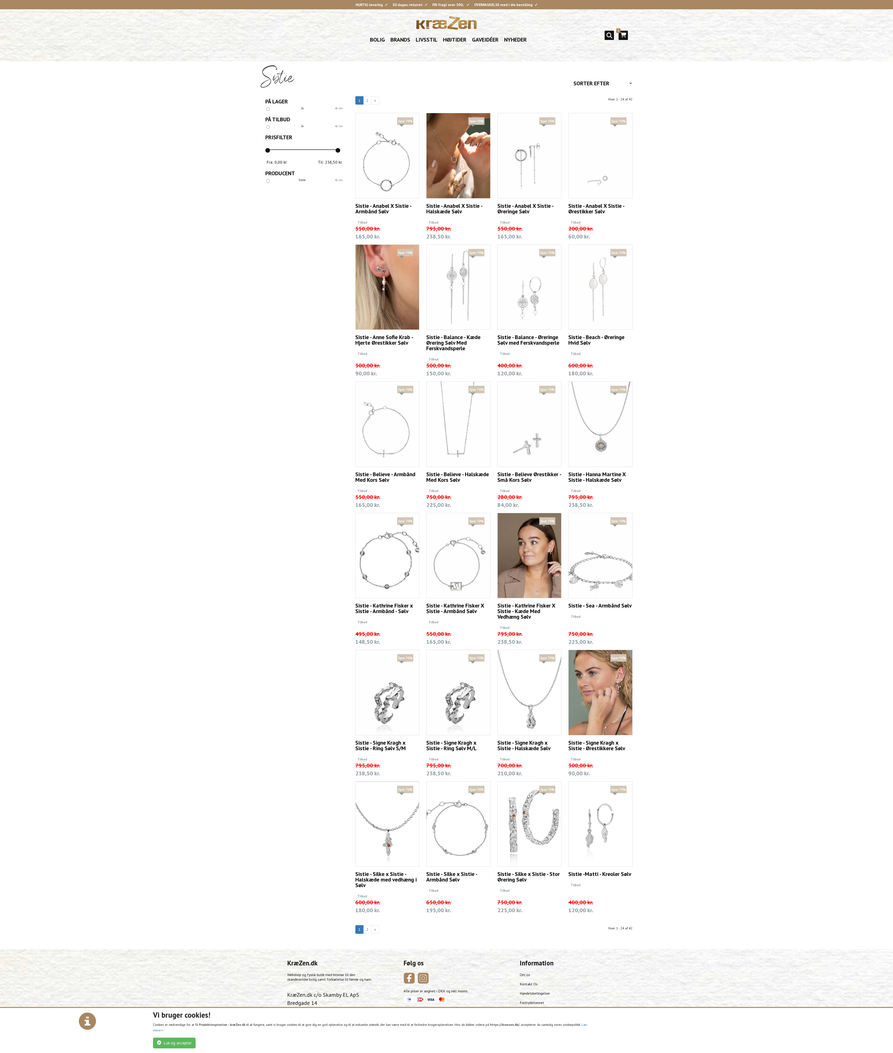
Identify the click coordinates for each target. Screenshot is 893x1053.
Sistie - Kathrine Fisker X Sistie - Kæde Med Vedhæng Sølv (526, 611)
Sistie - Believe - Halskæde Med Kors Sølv (457, 477)
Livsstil (426, 39)
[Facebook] (409, 978)
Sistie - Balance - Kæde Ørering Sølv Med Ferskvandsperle (453, 342)
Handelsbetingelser (535, 993)
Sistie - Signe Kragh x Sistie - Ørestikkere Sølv (596, 745)
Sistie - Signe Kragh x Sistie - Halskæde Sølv (523, 745)
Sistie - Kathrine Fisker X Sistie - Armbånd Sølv (455, 608)
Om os (525, 974)
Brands (400, 39)
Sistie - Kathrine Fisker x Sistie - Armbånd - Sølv (384, 608)
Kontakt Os (529, 984)
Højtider (454, 39)
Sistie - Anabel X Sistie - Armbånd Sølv (383, 208)
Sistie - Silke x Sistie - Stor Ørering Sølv (528, 876)
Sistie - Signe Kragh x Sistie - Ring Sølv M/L (451, 745)
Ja (302, 108)
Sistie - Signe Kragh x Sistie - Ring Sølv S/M (380, 745)
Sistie (302, 180)
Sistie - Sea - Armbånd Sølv (600, 605)
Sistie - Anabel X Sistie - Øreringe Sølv (525, 208)
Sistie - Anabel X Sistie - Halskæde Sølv (454, 208)
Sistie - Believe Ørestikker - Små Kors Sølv (529, 477)
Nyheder (515, 39)
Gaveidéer (485, 39)
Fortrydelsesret (532, 1002)
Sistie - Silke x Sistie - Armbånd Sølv (451, 876)
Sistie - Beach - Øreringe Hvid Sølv (596, 339)
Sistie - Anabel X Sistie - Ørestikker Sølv (596, 208)
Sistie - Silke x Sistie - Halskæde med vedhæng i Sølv (386, 879)
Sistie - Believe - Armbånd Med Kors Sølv (385, 477)
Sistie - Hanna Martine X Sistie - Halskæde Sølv (597, 477)
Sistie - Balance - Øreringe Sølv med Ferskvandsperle (528, 339)
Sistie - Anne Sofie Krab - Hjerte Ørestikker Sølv (384, 339)
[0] (623, 37)
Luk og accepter (176, 1043)
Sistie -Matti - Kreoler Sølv (599, 874)
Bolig (377, 39)
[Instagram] (423, 978)
